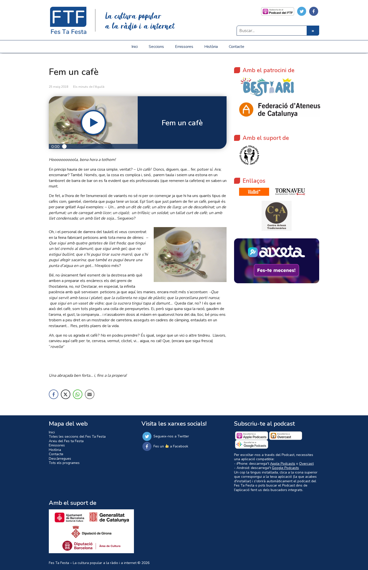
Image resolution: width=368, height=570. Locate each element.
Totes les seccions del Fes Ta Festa (77, 436)
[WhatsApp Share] (77, 394)
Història (211, 46)
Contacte (236, 46)
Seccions (156, 46)
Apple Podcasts (282, 463)
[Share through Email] (89, 394)
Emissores (184, 46)
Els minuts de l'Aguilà (88, 87)
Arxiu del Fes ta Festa (66, 441)
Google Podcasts (285, 467)
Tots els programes (64, 462)
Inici (134, 46)
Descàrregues (60, 458)
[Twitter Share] (65, 394)
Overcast (306, 463)
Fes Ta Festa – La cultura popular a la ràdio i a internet (92, 562)
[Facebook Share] (53, 394)
